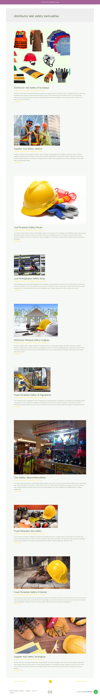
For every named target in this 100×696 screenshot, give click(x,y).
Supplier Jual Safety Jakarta (28, 148)
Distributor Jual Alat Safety (33, 343)
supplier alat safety (31, 151)
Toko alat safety (30, 480)
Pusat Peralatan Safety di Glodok (30, 592)
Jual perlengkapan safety (33, 281)
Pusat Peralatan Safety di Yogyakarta (32, 394)
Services (34, 691)
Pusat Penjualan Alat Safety (28, 531)
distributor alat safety (32, 90)
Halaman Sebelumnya (19, 681)
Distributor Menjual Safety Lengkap (31, 340)
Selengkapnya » (18, 101)
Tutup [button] (57, 2)
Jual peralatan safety (31, 230)
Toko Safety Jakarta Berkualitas (30, 477)
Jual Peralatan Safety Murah (28, 227)
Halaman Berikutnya (81, 681)
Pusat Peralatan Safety (32, 397)
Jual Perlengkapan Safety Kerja (29, 278)
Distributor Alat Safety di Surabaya (31, 87)
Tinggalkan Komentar (19, 90)
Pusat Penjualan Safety (32, 533)
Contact (12, 693)
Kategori (28, 691)
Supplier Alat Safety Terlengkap (29, 656)
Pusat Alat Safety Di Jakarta (16, 691)
